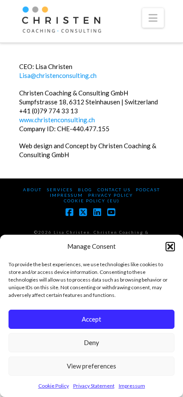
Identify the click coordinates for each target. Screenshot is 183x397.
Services (60, 189)
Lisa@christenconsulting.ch (58, 75)
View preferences (91, 366)
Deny (91, 342)
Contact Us (114, 189)
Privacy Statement (93, 386)
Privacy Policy (110, 195)
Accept (91, 319)
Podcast (148, 189)
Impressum (132, 386)
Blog (85, 189)
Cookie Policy (53, 386)
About (32, 189)
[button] (170, 246)
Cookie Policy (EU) (92, 200)
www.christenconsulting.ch (57, 120)
